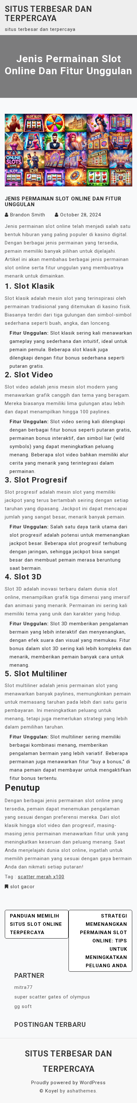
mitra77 (23, 987)
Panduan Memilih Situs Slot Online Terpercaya (36, 924)
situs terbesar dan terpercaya (48, 13)
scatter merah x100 (41, 877)
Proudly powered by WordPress (68, 1082)
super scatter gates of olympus (52, 997)
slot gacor (22, 886)
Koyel (51, 1091)
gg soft (23, 1006)
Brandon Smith (27, 215)
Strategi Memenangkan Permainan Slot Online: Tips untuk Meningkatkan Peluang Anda (103, 941)
